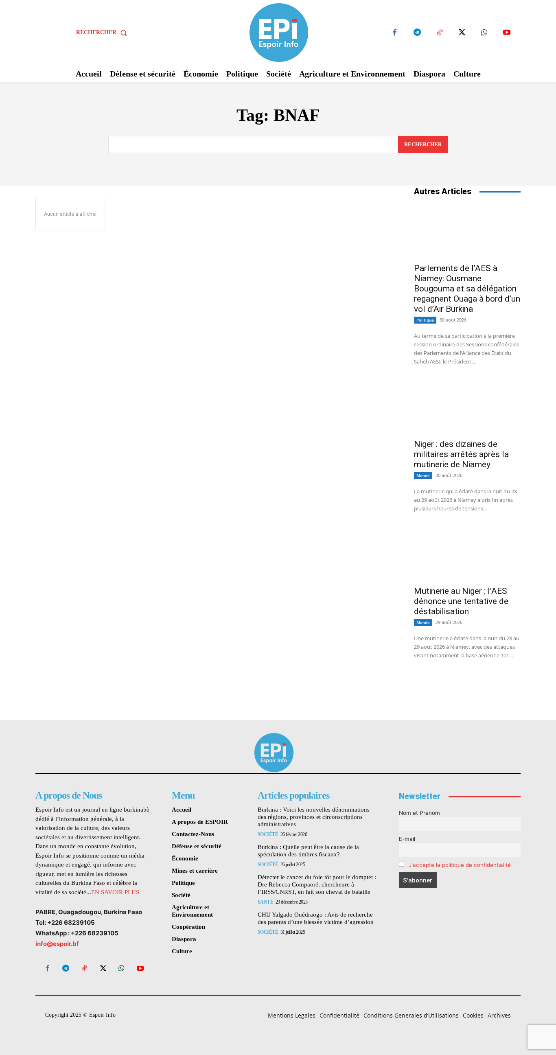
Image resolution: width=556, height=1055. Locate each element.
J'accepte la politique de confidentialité (460, 865)
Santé (266, 902)
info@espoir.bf (57, 944)
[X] (462, 33)
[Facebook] (394, 33)
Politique (425, 320)
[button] (103, 32)
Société (268, 834)
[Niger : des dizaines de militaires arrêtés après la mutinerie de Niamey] (467, 407)
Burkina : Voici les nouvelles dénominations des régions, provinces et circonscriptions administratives (314, 816)
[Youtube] (506, 33)
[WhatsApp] (484, 33)
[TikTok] (439, 33)
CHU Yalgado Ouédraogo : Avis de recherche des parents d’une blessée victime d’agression (316, 918)
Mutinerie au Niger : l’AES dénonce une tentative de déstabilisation (461, 601)
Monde (423, 475)
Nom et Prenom (419, 813)
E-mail (407, 839)
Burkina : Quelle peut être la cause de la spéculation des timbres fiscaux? (308, 851)
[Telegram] (417, 33)
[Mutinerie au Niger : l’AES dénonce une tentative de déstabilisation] (467, 554)
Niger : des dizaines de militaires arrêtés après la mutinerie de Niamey (461, 454)
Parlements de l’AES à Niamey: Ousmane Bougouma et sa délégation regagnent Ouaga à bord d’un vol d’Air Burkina (467, 288)
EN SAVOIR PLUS (115, 892)
